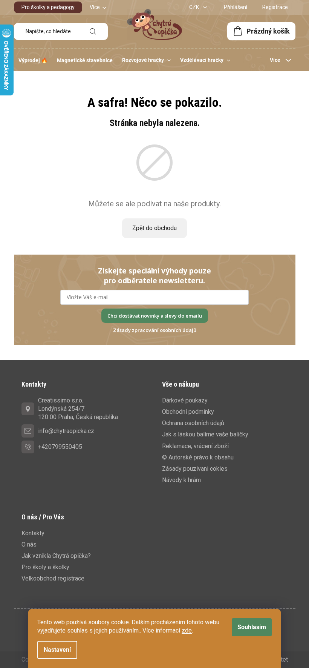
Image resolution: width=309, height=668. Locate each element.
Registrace (275, 7)
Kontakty (32, 533)
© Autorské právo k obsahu (198, 457)
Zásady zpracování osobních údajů (154, 330)
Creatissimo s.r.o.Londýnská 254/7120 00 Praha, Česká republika (78, 409)
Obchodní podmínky (188, 411)
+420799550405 (60, 446)
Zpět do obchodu (154, 228)
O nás (29, 544)
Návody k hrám (181, 480)
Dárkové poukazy (185, 400)
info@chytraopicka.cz (66, 431)
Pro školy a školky (45, 567)
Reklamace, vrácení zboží (195, 446)
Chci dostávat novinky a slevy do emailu (154, 315)
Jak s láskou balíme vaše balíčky (205, 434)
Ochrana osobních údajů (193, 423)
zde (187, 630)
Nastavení (57, 649)
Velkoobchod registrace (52, 578)
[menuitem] (33, 60)
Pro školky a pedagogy (48, 7)
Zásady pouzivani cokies (195, 468)
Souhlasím (251, 627)
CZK (194, 7)
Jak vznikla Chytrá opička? (56, 555)
